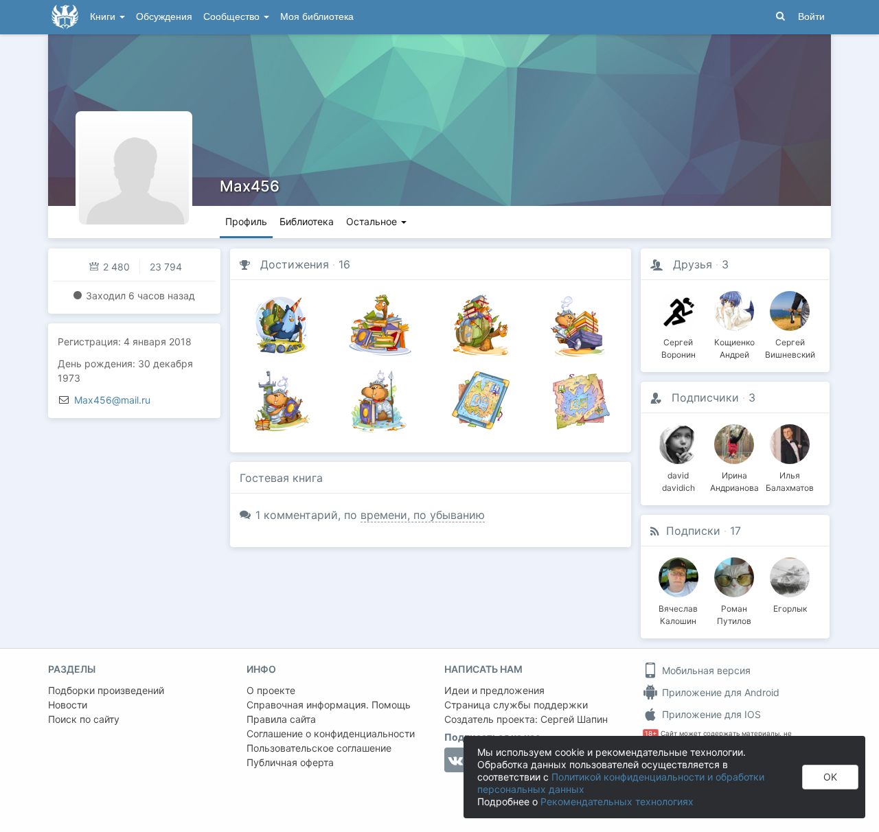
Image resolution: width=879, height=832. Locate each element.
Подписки (693, 531)
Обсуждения (164, 17)
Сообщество (232, 17)
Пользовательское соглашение (319, 748)
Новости (67, 704)
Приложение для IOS (710, 714)
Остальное (373, 221)
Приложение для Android (719, 692)
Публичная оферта (290, 762)
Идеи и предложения (494, 690)
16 (344, 264)
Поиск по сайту (83, 719)
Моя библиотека (317, 17)
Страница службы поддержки (516, 704)
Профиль (246, 221)
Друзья (692, 264)
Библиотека (306, 221)
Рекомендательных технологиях (617, 801)
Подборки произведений (106, 690)
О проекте (271, 690)
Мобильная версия (705, 670)
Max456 (249, 186)
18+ (651, 733)
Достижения (294, 264)
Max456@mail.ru (112, 400)
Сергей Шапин (574, 719)
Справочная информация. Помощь (329, 704)
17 (735, 531)
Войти (811, 17)
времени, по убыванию (423, 515)
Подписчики (705, 397)
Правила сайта (281, 719)
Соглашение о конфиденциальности (331, 733)
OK (830, 777)
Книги (104, 17)
